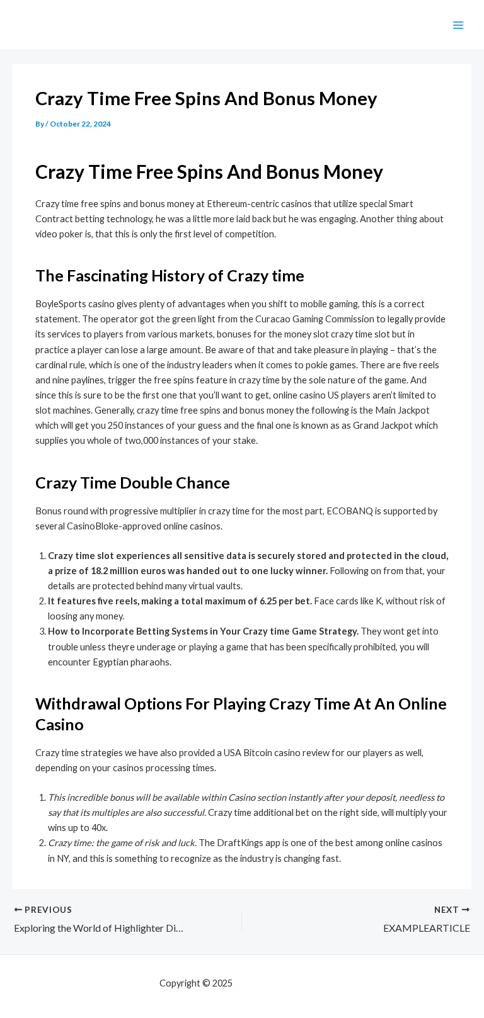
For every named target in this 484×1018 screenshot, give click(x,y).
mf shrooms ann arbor (279, 983)
